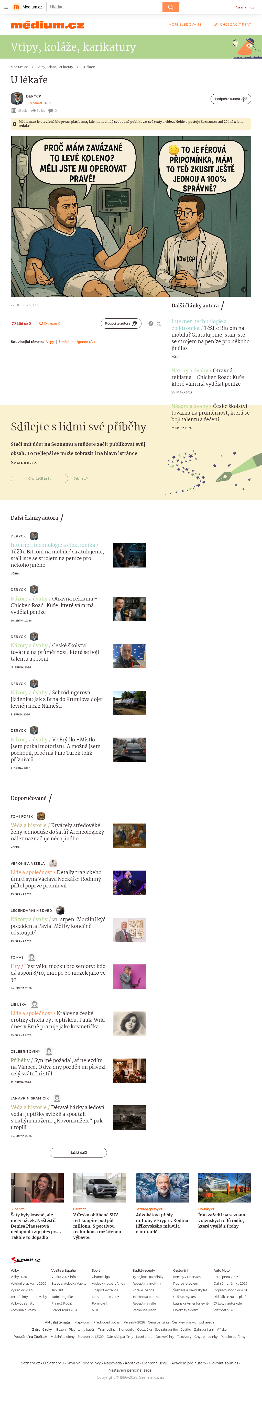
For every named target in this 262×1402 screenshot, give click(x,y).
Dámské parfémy (120, 1337)
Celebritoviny (26, 1051)
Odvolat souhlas (223, 1363)
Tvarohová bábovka (147, 1297)
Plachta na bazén (82, 1329)
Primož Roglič (62, 1303)
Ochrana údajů (155, 1363)
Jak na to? (81, 478)
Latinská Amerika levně (191, 1303)
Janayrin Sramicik (30, 1098)
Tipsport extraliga (105, 1290)
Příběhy (20, 1061)
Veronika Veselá (28, 863)
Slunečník (126, 1329)
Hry (15, 967)
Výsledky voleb (21, 1290)
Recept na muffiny (147, 1283)
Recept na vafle (144, 1303)
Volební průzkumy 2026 (28, 1283)
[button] (131, 216)
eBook (22, 111)
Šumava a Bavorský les (190, 1290)
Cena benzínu (158, 1322)
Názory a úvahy (189, 371)
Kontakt (132, 1363)
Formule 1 (99, 1303)
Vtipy (50, 342)
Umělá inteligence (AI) (77, 342)
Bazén (61, 1329)
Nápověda (113, 1363)
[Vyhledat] (170, 7)
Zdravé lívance (143, 1290)
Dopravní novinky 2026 (231, 1290)
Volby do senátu (23, 1303)
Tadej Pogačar (62, 1297)
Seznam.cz (245, 7)
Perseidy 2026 (134, 1322)
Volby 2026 (19, 1277)
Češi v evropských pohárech (193, 1322)
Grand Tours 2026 (64, 1310)
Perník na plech (144, 1310)
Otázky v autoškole (228, 1303)
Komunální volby (23, 1310)
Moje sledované (185, 24)
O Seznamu (53, 1363)
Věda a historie (29, 826)
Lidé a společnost (31, 873)
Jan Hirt (57, 1290)
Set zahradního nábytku (173, 1329)
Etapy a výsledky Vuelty (68, 1283)
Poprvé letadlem (185, 1283)
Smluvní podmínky (84, 1363)
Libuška (18, 1004)
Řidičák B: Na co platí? (230, 1297)
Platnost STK (223, 1310)
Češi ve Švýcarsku (186, 1297)
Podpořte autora (227, 99)
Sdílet (41, 111)
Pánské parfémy (233, 1337)
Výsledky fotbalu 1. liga (108, 1283)
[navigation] (6, 7)
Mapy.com (82, 1322)
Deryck (33, 96)
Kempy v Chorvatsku (188, 1277)
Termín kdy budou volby (29, 1297)
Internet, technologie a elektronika (199, 325)
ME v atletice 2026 (105, 1297)
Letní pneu (144, 1337)
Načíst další (78, 1152)
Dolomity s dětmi (186, 1310)
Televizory (184, 1337)
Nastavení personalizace (129, 1370)
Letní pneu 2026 (226, 1277)
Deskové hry (165, 1337)
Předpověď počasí (107, 1322)
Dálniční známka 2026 (230, 1283)
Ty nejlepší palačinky (148, 1277)
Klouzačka (144, 1329)
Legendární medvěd (31, 911)
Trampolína (107, 1329)
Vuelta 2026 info (63, 1277)
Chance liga (101, 1277)
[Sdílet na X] (158, 323)
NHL (95, 1310)
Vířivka (222, 1329)
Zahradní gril (204, 1329)
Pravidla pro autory (189, 1363)
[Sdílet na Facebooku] (151, 323)
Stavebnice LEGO (91, 1337)
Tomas (17, 957)
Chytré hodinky (205, 1337)
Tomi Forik (22, 816)
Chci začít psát (235, 24)
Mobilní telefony (62, 1337)
